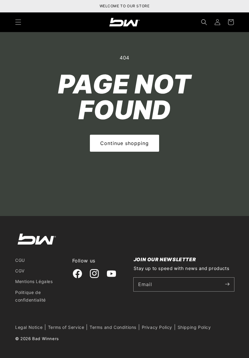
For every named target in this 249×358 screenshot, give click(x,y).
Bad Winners (45, 338)
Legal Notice (29, 327)
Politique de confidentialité (30, 296)
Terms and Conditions (113, 327)
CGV (20, 270)
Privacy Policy (157, 327)
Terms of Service (66, 327)
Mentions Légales (34, 281)
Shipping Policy (194, 327)
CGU (20, 260)
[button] (18, 22)
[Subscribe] (227, 284)
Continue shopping (124, 143)
